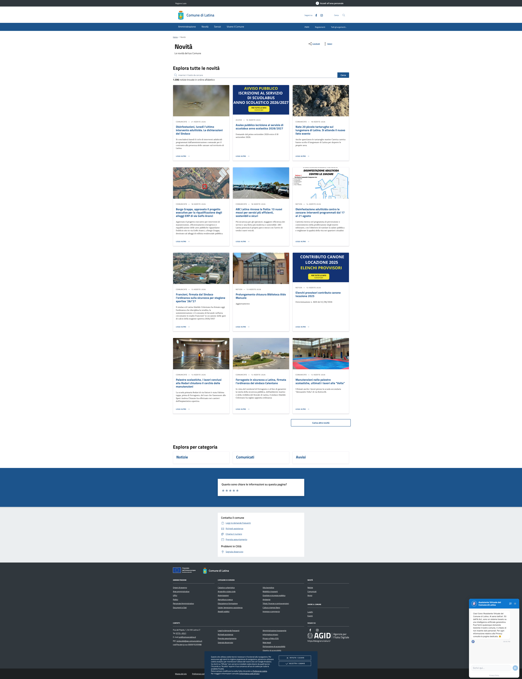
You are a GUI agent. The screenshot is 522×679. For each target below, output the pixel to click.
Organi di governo (180, 587)
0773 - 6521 (181, 633)
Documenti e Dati (180, 607)
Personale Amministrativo (183, 603)
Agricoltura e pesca (225, 599)
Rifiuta (297, 657)
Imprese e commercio (271, 611)
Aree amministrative (181, 591)
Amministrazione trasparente (274, 630)
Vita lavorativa (268, 587)
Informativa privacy (270, 634)
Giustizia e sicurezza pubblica (274, 595)
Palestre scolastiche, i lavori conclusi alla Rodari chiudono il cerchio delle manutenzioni (198, 383)
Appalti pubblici (223, 611)
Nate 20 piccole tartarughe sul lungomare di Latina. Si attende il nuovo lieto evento (320, 130)
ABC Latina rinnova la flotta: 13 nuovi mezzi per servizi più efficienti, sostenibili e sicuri (259, 212)
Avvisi (309, 595)
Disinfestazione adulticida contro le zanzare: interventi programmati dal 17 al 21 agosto (320, 212)
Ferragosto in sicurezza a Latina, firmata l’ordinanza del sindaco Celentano (261, 381)
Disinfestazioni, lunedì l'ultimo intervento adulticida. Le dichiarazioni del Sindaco (199, 130)
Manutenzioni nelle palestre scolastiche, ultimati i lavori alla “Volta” (320, 381)
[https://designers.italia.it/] (328, 635)
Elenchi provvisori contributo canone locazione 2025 (318, 294)
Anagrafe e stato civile (226, 591)
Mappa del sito (181, 673)
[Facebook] (315, 15)
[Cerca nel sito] (344, 15)
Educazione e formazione (228, 603)
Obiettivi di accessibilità (272, 650)
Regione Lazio (180, 3)
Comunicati (311, 591)
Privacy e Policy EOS (271, 638)
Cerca (343, 75)
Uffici (175, 595)
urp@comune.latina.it (187, 637)
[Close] (515, 604)
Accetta (297, 663)
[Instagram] (320, 15)
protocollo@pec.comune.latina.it (189, 641)
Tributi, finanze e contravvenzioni (276, 603)
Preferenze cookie (260, 671)
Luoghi (310, 611)
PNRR (306, 27)
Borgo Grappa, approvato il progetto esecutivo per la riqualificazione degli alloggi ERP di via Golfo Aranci (199, 212)
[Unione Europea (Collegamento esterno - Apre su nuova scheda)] (185, 570)
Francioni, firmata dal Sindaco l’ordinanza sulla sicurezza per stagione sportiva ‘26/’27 (200, 297)
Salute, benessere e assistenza (230, 607)
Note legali (267, 642)
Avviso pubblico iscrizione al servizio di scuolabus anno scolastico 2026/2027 (259, 126)
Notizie (310, 587)
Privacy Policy (494, 675)
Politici (175, 599)
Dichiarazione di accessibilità (274, 646)
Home (175, 37)
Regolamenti (320, 27)
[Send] (515, 668)
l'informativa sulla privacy (249, 673)
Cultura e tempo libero (271, 607)
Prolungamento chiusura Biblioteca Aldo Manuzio (261, 296)
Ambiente (266, 599)
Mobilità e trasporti (270, 591)
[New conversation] (510, 604)
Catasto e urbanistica (226, 587)
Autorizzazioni (223, 595)
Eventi (310, 615)
